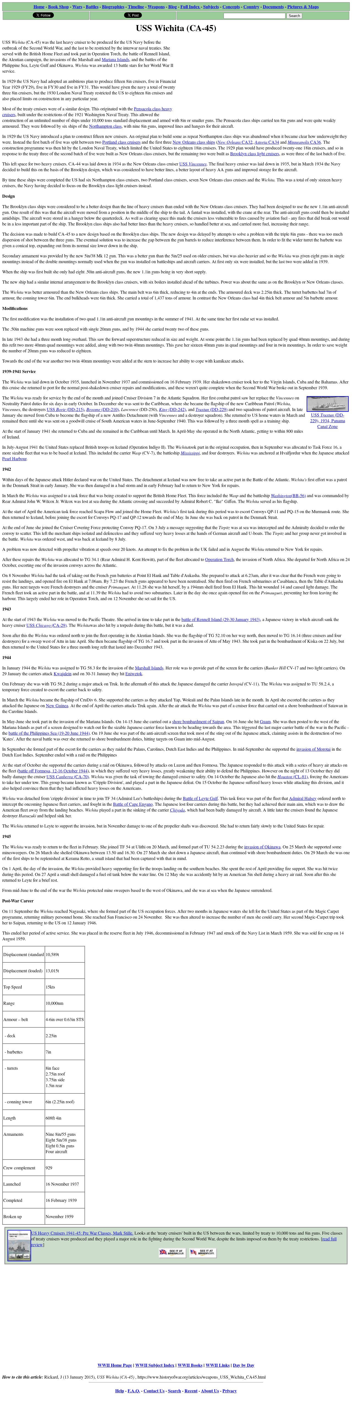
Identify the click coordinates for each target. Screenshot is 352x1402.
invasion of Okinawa (262, 847)
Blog (172, 6)
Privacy (229, 1390)
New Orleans (229, 142)
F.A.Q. (134, 1390)
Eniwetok (133, 673)
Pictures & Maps (303, 6)
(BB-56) (298, 495)
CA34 (273, 142)
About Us (210, 1390)
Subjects (211, 6)
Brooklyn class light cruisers (254, 153)
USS (193, 164)
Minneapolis (299, 142)
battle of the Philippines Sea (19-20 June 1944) (49, 733)
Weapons (156, 6)
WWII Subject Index (154, 1365)
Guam (265, 721)
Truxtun (203, 409)
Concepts (231, 6)
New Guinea (57, 705)
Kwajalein (63, 673)
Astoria (261, 142)
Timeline (136, 6)
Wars (77, 6)
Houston (284, 776)
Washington (281, 495)
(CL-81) (300, 776)
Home (39, 6)
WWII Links (218, 1365)
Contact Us (154, 1390)
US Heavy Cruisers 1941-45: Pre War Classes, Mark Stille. (82, 1233)
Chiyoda (177, 810)
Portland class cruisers (121, 142)
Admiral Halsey (303, 798)
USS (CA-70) (67, 776)
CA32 (246, 142)
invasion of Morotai (313, 749)
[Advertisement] (263, 73)
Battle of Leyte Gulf (200, 798)
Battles (92, 6)
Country (251, 6)
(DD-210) (110, 409)
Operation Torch (219, 559)
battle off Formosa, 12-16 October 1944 (52, 771)
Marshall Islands (149, 668)
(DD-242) (177, 409)
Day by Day (243, 1365)
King (164, 409)
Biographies (113, 6)
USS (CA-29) (46, 625)
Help (119, 1390)
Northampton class (105, 126)
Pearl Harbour (14, 458)
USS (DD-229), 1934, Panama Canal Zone (327, 420)
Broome (93, 409)
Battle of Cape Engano (133, 804)
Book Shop (58, 6)
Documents (273, 6)
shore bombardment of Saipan (198, 721)
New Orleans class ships (194, 142)
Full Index (190, 6)
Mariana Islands (115, 59)
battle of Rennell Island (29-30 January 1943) (221, 619)
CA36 (315, 142)
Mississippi (190, 453)
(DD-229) (218, 409)
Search (174, 1390)
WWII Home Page (115, 1365)
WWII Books (190, 1365)
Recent (191, 1390)
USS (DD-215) (65, 409)
